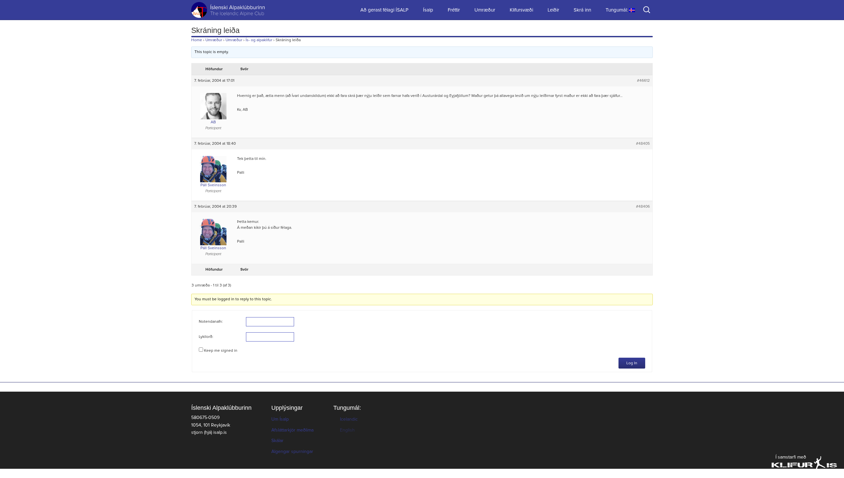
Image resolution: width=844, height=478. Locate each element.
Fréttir (454, 10)
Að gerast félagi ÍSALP (384, 10)
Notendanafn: (211, 322)
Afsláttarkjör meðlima (292, 430)
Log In (631, 363)
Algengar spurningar (292, 451)
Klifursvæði (521, 10)
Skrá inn (582, 10)
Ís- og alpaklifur (259, 40)
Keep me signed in (220, 351)
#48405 (643, 144)
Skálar (277, 440)
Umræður (484, 10)
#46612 (643, 81)
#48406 (643, 207)
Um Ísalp (280, 419)
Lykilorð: (206, 337)
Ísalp (428, 10)
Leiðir (553, 10)
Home (196, 40)
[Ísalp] (224, 10)
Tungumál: (617, 10)
